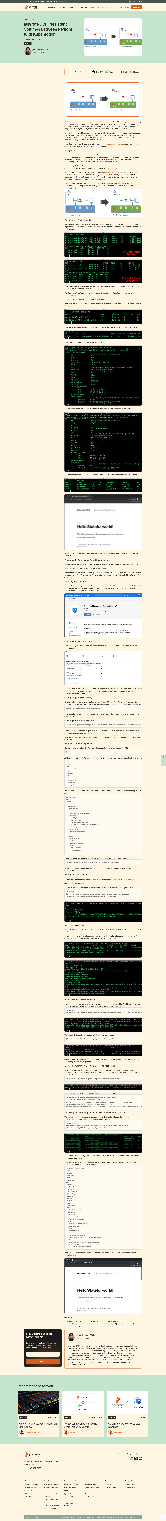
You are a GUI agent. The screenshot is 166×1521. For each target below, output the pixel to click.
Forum (127, 1491)
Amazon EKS (68, 1497)
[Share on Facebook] (163, 764)
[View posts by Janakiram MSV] (47, 49)
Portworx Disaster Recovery (30, 1492)
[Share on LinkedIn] (163, 757)
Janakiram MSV (86, 1335)
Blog (86, 1494)
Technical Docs (130, 1488)
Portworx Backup (30, 1488)
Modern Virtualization (51, 1488)
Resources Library (90, 1485)
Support (132, 2)
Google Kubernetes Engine (71, 1504)
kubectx (73, 295)
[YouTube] (140, 1458)
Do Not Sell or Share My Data (106, 1517)
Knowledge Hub (89, 1497)
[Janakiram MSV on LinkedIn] (96, 1335)
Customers (83, 7)
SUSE (66, 1491)
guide (70, 305)
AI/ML (46, 1502)
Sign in (139, 2)
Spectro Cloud (69, 1494)
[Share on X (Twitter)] (163, 760)
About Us (108, 1485)
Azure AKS (68, 1500)
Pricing (62, 7)
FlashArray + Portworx (72, 1485)
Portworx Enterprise (31, 1485)
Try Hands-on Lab (123, 7)
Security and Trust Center (86, 1517)
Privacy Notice (123, 1517)
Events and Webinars (91, 1488)
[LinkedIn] (131, 1458)
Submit (42, 1361)
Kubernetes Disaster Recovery (51, 1495)
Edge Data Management (52, 1505)
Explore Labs (63, 2)
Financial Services (50, 1508)
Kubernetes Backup (51, 1491)
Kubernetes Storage (51, 1485)
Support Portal (130, 1485)
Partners (108, 1491)
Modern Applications (51, 1499)
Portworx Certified (131, 1494)
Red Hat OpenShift (70, 1488)
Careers (107, 1494)
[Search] (125, 1)
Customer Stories (111, 1488)
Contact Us (136, 7)
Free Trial (27, 1496)
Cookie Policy (134, 1517)
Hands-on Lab (89, 1491)
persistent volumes (115, 144)
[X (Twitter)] (136, 1458)
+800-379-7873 (34, 1468)
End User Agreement (69, 1517)
